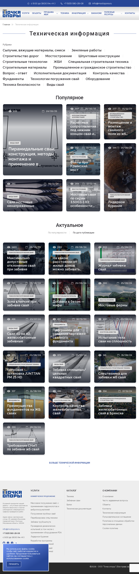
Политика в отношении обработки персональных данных (118, 522)
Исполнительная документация (60, 73)
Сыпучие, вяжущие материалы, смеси (34, 50)
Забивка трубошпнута (41, 522)
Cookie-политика (110, 528)
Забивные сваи (73, 500)
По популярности (57, 232)
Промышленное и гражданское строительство (92, 67)
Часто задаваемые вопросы (115, 500)
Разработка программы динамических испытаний (42, 542)
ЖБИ (58, 62)
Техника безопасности (21, 85)
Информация (79, 13)
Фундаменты (13, 79)
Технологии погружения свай (54, 79)
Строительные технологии (25, 62)
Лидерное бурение (39, 537)
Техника (65, 13)
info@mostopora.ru (11, 529)
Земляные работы (87, 50)
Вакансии (96, 13)
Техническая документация (79, 509)
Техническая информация (114, 513)
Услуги (25, 13)
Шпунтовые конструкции (99, 56)
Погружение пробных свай (43, 514)
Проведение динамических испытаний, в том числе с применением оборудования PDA (46, 529)
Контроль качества (109, 73)
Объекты (36, 13)
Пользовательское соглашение (116, 517)
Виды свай (55, 85)
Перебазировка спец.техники (44, 518)
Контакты (130, 13)
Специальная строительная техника (98, 62)
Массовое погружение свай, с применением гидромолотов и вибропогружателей (45, 506)
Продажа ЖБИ (49, 13)
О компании (107, 496)
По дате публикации (83, 232)
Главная (6, 24)
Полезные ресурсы (109, 13)
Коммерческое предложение (43, 496)
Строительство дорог (21, 56)
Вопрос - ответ (15, 73)
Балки (69, 505)
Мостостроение (58, 56)
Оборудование (98, 79)
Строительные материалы (25, 67)
